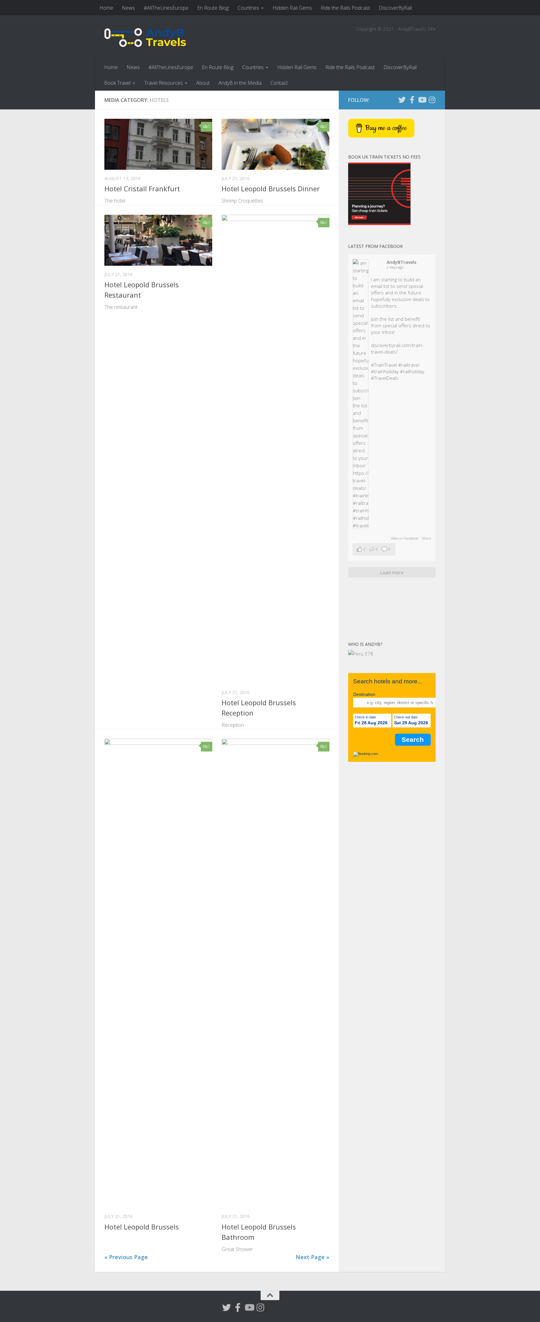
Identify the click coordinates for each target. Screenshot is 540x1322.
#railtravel (408, 365)
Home (106, 7)
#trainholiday (385, 371)
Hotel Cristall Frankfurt (142, 188)
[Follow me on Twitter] (402, 99)
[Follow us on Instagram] (432, 99)
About (203, 82)
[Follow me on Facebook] (412, 99)
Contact (279, 82)
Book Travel (117, 82)
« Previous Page (126, 1257)
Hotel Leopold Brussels (141, 1226)
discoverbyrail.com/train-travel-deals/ (397, 348)
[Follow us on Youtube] (422, 99)
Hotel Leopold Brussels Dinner (271, 188)
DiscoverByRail (395, 7)
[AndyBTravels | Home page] (145, 37)
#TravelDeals (384, 378)
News (128, 7)
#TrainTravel (384, 365)
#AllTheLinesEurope (166, 7)
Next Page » (312, 1257)
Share (426, 538)
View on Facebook (404, 538)
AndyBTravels (401, 262)
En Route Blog (213, 7)
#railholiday (412, 371)
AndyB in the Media (240, 82)
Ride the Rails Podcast (345, 7)
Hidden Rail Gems (292, 7)
